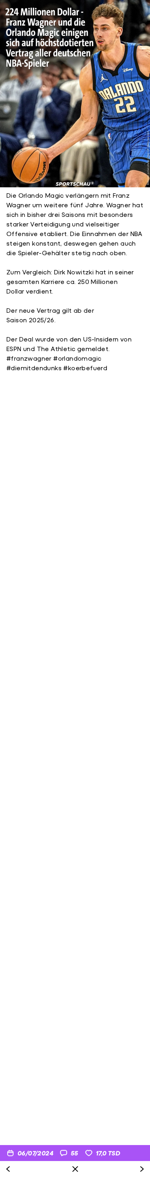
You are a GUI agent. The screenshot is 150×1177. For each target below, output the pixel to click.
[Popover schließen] (75, 1169)
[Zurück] (8, 1169)
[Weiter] (142, 1169)
